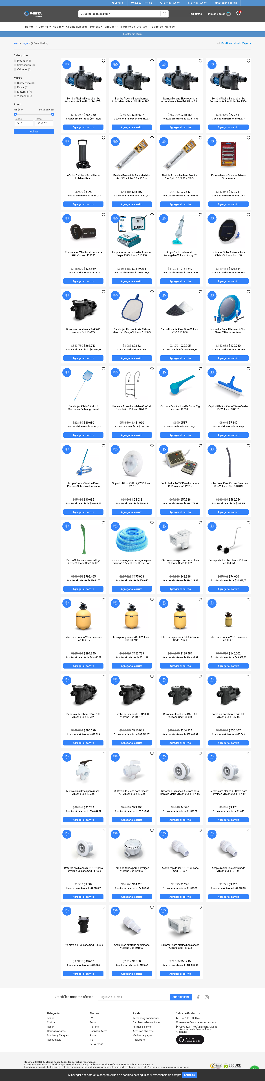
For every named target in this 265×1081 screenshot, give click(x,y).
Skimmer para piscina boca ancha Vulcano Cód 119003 (180, 946)
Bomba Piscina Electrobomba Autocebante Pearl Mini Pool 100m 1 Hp (131, 101)
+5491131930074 (171, 3)
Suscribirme (181, 997)
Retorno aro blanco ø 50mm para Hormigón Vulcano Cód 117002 (228, 792)
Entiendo (189, 1074)
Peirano (94, 1026)
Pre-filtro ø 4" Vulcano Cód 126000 (83, 945)
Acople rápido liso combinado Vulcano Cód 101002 (228, 869)
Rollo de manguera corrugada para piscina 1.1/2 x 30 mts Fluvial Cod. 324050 (131, 563)
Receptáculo (54, 1039)
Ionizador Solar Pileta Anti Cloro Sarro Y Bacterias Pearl (228, 331)
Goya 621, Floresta (142, 3)
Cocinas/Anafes (77, 26)
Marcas (170, 26)
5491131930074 (198, 3)
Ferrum (94, 1022)
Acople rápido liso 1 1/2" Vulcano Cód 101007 (180, 869)
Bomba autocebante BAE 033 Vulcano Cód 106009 (228, 715)
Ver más (98, 1044)
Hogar (57, 26)
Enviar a (119, 3)
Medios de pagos (142, 1035)
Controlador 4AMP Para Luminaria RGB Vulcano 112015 (180, 485)
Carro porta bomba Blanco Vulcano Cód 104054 (228, 562)
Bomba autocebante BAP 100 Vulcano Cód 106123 (83, 715)
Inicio (16, 43)
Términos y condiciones (146, 1018)
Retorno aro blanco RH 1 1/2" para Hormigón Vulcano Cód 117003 (83, 869)
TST (92, 1039)
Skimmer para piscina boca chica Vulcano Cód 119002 (180, 562)
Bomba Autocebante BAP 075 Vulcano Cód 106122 (83, 331)
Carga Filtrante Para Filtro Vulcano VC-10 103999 (180, 331)
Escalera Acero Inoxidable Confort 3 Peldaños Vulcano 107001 (131, 408)
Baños (29, 26)
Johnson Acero (98, 1031)
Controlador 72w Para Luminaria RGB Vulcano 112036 (83, 254)
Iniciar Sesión (217, 13)
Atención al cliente (227, 3)
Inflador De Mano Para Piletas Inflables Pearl (83, 177)
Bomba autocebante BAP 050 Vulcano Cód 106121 (132, 715)
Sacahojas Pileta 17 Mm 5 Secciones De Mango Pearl (83, 408)
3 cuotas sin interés (133, 34)
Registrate (195, 13)
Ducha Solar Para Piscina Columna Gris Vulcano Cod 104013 (228, 485)
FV (91, 1018)
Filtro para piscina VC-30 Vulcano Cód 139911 (131, 639)
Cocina (44, 26)
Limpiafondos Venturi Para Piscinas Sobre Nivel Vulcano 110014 (83, 486)
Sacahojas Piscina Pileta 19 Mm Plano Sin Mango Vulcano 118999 (132, 331)
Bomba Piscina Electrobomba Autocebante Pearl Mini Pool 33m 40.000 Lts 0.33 (180, 101)
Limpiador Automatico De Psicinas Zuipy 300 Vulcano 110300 (131, 254)
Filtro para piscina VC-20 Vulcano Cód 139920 (180, 639)
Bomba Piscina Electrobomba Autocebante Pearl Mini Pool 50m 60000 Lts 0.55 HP (228, 101)
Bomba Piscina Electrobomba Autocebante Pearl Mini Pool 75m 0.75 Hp (83, 101)
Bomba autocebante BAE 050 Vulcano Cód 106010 (180, 715)
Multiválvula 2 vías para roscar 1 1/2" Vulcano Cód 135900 (132, 792)
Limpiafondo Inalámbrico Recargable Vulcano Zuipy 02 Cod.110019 (180, 255)
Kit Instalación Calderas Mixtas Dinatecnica (228, 177)
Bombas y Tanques (102, 26)
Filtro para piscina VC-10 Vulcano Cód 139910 (228, 639)
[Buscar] (164, 13)
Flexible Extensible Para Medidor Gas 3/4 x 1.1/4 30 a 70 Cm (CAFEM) (131, 178)
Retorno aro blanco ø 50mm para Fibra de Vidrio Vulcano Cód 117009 (180, 792)
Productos (156, 26)
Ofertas (142, 26)
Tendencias (127, 26)
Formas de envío (142, 1026)
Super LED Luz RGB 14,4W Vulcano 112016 (131, 485)
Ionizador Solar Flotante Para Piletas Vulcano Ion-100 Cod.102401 (228, 255)
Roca (93, 1035)
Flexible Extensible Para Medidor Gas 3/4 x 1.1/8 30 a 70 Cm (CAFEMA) (180, 178)
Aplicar (34, 131)
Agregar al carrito (83, 127)
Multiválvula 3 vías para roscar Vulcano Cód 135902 (83, 792)
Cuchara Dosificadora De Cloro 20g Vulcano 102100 (180, 408)
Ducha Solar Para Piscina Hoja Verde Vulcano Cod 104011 (83, 562)
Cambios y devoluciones (146, 1022)
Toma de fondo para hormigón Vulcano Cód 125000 (131, 869)
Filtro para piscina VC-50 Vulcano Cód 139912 (83, 639)
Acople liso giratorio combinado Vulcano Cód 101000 (132, 946)
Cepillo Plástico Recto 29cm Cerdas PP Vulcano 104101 (228, 408)
